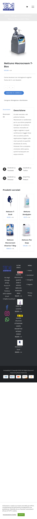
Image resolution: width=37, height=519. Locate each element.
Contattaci (30, 275)
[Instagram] (7, 313)
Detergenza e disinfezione (19, 100)
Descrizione (6, 109)
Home (30, 270)
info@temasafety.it (9, 299)
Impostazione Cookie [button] (9, 514)
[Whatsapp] (7, 319)
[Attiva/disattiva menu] (33, 6)
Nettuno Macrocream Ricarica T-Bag (10, 243)
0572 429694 (7, 293)
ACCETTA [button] (21, 514)
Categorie (30, 280)
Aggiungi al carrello (14, 93)
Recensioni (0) (6, 115)
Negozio (29, 284)
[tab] (7, 109)
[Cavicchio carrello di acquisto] (27, 7)
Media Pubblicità (22, 372)
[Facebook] (7, 307)
